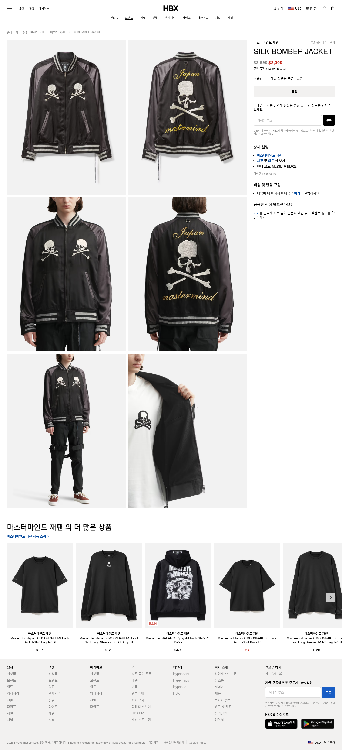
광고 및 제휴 (223, 706)
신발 (10, 700)
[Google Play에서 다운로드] (317, 724)
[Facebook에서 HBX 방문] (267, 673)
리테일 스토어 (141, 706)
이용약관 (153, 742)
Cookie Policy (197, 742)
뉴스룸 (219, 680)
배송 (135, 680)
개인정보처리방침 (263, 133)
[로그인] (324, 8)
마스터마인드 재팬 (53, 32)
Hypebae (179, 687)
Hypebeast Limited (26, 742)
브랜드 (34, 32)
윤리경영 (221, 713)
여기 (297, 193)
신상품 (11, 673)
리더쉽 (219, 687)
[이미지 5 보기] (66, 431)
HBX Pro (138, 713)
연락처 (219, 719)
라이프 (11, 706)
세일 (10, 713)
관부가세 (138, 693)
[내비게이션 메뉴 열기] (9, 8)
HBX (176, 693)
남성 (21, 8)
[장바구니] (332, 8)
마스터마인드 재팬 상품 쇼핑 (26, 536)
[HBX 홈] (171, 8)
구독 (329, 120)
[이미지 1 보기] (66, 117)
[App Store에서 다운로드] (281, 724)
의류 (271, 160)
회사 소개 (138, 700)
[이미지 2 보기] (187, 117)
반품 (135, 687)
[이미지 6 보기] (187, 431)
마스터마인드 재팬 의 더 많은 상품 (59, 526)
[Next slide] (330, 597)
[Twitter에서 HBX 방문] (280, 673)
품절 (294, 91)
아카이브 (44, 8)
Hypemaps (181, 680)
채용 (218, 693)
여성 (31, 8)
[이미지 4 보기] (187, 274)
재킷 (260, 160)
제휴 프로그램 (141, 719)
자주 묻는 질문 (142, 673)
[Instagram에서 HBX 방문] (274, 673)
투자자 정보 (223, 700)
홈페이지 (12, 32)
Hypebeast (181, 673)
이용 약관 (326, 130)
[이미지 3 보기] (66, 274)
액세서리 (13, 693)
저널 (10, 719)
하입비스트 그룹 (226, 673)
